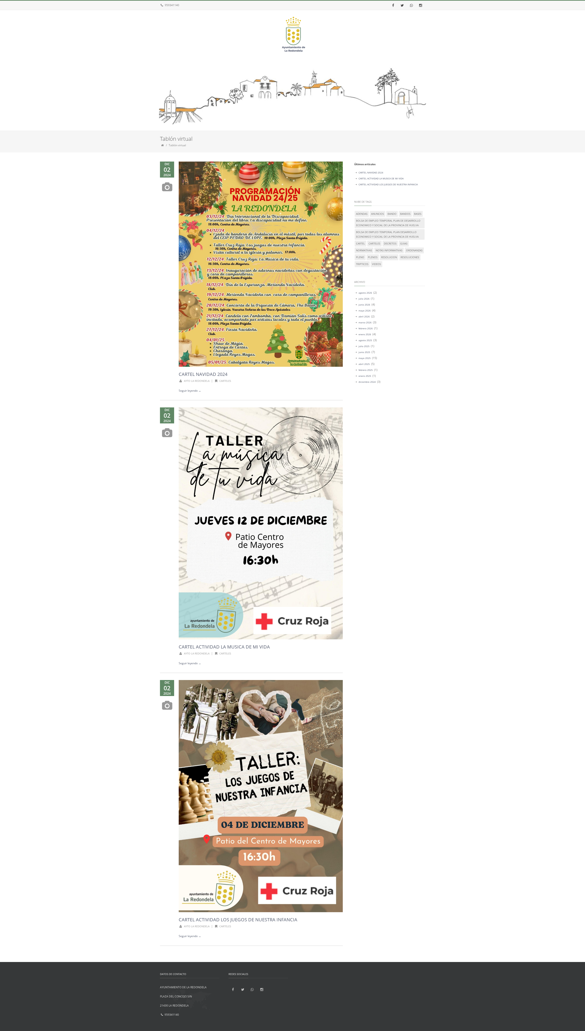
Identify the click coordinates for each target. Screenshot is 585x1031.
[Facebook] (393, 5)
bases (417, 213)
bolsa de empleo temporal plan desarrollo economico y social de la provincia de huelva (387, 234)
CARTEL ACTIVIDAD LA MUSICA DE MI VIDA (224, 647)
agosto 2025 (365, 340)
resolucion (389, 257)
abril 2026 (364, 316)
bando (392, 213)
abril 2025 (364, 364)
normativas (364, 250)
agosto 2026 (365, 292)
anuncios (377, 213)
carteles (225, 381)
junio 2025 (364, 352)
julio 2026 (364, 298)
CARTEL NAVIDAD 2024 (203, 374)
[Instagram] (420, 5)
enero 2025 (365, 375)
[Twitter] (402, 5)
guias (403, 243)
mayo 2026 (365, 310)
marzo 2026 (365, 322)
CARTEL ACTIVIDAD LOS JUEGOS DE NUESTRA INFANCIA (238, 920)
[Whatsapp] (411, 5)
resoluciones (410, 257)
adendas (361, 213)
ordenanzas (414, 250)
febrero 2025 (366, 370)
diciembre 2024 (367, 381)
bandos (405, 213)
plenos (373, 257)
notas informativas (389, 250)
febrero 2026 (366, 328)
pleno (360, 257)
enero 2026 (365, 334)
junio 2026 (364, 304)
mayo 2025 (365, 358)
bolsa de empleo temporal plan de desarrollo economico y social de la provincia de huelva (388, 223)
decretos (390, 243)
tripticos (362, 264)
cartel (360, 243)
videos (376, 264)
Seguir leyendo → (190, 391)
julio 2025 (364, 346)
